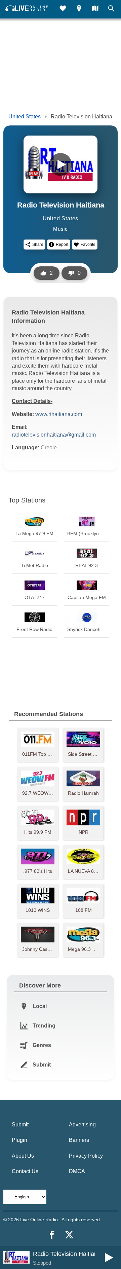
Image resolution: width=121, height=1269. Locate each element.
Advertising (82, 1124)
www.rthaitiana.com (58, 414)
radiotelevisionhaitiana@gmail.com (54, 435)
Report (62, 244)
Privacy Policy (86, 1156)
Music (60, 229)
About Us (23, 1156)
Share (37, 244)
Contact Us (25, 1171)
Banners (79, 1140)
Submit (20, 1124)
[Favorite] (63, 9)
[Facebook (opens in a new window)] (52, 1235)
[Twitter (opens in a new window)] (69, 1235)
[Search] (111, 9)
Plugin (19, 1140)
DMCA (77, 1171)
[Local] (79, 9)
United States (24, 116)
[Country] (95, 9)
